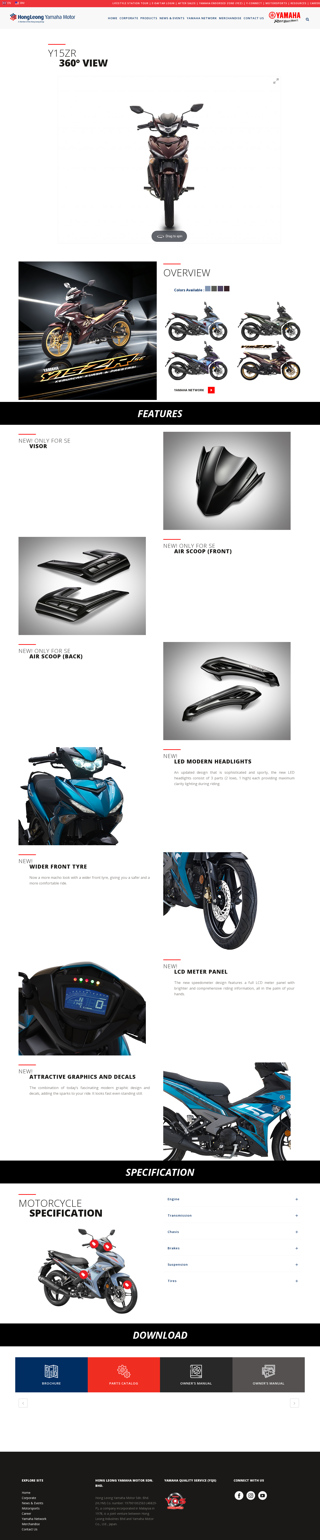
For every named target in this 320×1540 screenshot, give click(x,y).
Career (26, 1513)
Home (26, 1492)
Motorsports (31, 1508)
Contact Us (29, 1529)
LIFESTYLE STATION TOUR (130, 3)
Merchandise (31, 1524)
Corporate (29, 1498)
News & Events (32, 1503)
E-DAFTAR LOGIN (163, 3)
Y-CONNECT (254, 3)
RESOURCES (299, 3)
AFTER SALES (187, 3)
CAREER (315, 3)
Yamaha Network (34, 1519)
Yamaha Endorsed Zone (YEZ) (221, 3)
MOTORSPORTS (276, 3)
